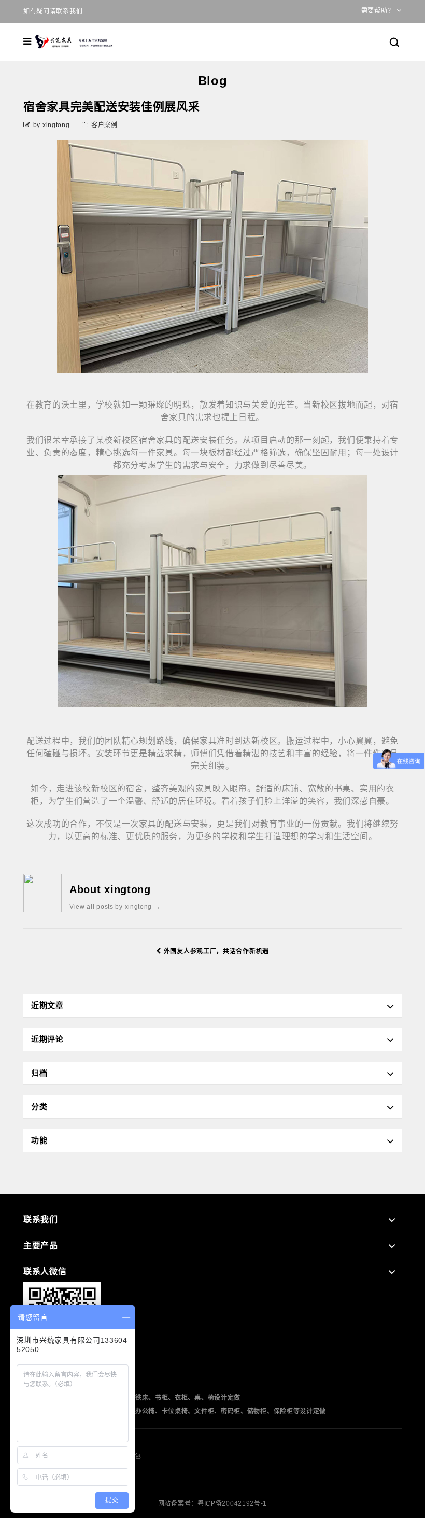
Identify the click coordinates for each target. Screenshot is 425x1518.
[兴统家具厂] (74, 41)
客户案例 (104, 125)
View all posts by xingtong (115, 906)
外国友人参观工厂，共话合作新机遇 (216, 951)
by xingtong (51, 125)
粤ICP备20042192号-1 (232, 1503)
